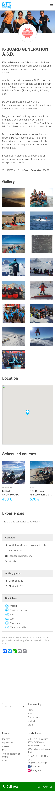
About (30, 713)
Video (4, 760)
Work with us (34, 717)
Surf (32, 487)
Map (4, 750)
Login (30, 725)
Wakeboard (7, 487)
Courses (6, 739)
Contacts (32, 721)
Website (12, 561)
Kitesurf (13, 606)
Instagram (36, 770)
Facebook (36, 766)
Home (30, 710)
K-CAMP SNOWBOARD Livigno (10, 495)
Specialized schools (19, 610)
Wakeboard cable (18, 627)
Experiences (7, 742)
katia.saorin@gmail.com (20, 556)
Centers (5, 746)
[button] (13, 706)
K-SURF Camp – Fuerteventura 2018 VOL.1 (41, 495)
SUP (12, 614)
